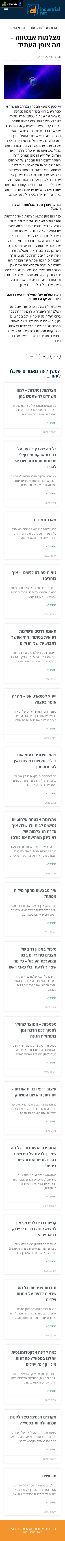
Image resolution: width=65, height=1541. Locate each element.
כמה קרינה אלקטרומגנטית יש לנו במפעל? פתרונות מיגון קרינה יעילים (33, 1358)
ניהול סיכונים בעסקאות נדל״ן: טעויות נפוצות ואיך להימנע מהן (34, 760)
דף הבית (56, 28)
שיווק (31, 356)
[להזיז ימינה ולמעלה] (5, 3)
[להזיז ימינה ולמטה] (5, 5)
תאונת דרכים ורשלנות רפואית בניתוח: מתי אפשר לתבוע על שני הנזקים (33, 637)
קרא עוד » (51, 422)
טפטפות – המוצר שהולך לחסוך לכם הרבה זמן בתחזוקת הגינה (35, 1030)
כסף (44, 356)
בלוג (55, 356)
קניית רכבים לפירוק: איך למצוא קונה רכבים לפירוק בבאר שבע (34, 1228)
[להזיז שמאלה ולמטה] (3, 5)
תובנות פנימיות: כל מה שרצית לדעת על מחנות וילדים (36, 1293)
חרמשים (49, 1475)
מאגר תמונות (45, 519)
